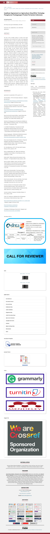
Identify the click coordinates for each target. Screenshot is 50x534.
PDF (33, 20)
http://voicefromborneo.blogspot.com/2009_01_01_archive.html (17, 200)
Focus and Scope (9, 304)
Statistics (7, 323)
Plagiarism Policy (9, 312)
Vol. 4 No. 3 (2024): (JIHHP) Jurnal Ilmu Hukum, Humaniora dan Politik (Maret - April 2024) (23, 8)
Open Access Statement (10, 317)
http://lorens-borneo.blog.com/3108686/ (12, 210)
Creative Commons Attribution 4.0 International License (38, 79)
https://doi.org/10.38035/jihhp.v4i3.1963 (14, 24)
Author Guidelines (9, 309)
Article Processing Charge (10, 315)
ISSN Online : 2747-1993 (25, 273)
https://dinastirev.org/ (25, 491)
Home (5, 7)
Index (7, 331)
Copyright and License (10, 320)
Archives (9, 7)
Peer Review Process (9, 301)
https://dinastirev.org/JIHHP (25, 493)
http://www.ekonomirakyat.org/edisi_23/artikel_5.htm (15, 137)
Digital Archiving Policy (10, 326)
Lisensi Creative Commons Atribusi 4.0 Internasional (31, 529)
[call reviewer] (25, 263)
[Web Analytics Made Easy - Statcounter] (25, 365)
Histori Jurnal (8, 328)
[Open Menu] (4, 2)
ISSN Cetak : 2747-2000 (25, 282)
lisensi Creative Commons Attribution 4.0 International (39, 100)
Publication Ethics (9, 307)
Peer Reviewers (9, 298)
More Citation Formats (37, 46)
